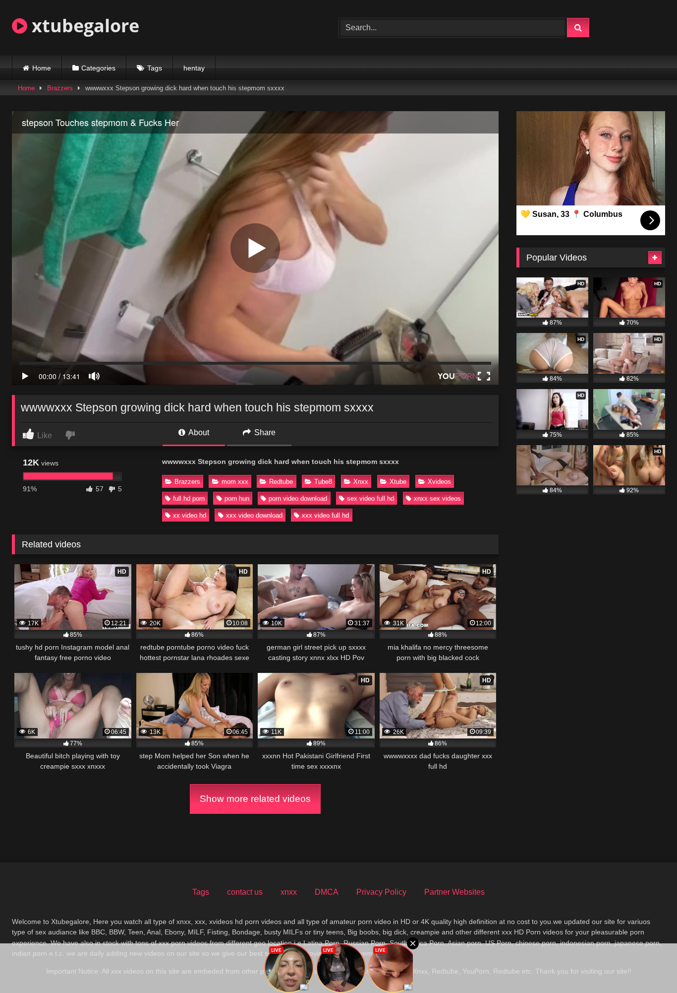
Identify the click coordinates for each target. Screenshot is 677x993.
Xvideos (439, 481)
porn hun (237, 498)
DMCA (326, 892)
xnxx (289, 892)
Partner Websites (454, 892)
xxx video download (254, 515)
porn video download (298, 498)
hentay (194, 68)
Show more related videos (255, 799)
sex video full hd (370, 498)
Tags (154, 68)
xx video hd (189, 515)
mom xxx (235, 481)
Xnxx (360, 481)
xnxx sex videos (437, 498)
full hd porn (189, 498)
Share (264, 432)
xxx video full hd (325, 515)
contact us (245, 892)
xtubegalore (83, 25)
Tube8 (323, 481)
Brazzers (60, 88)
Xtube (398, 481)
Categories (98, 68)
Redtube (281, 481)
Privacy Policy (381, 892)
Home (41, 68)
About (198, 432)
